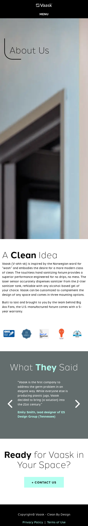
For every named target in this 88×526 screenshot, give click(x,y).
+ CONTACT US (44, 482)
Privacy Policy (33, 522)
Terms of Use (56, 522)
